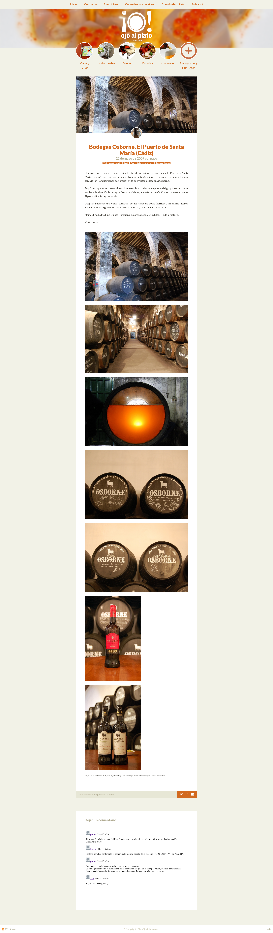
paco (153, 158)
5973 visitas (108, 794)
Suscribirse (111, 4)
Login (268, 929)
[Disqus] (136, 864)
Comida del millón (173, 4)
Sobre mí (197, 4)
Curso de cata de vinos (139, 4)
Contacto (90, 4)
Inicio (73, 4)
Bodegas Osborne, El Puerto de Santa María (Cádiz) (136, 149)
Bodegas (96, 794)
